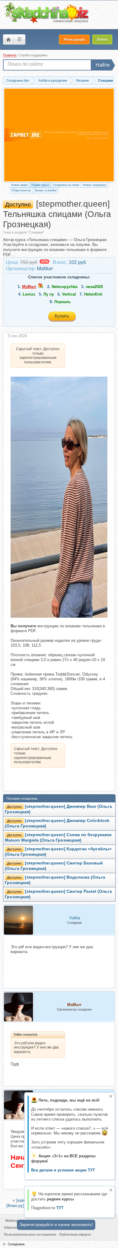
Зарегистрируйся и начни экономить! (56, 1224)
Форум (8, 39)
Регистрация (74, 39)
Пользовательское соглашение (30, 1234)
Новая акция (19, 185)
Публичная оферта (75, 1234)
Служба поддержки (32, 55)
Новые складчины (94, 185)
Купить (62, 315)
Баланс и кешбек (46, 190)
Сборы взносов (21, 190)
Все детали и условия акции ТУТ (63, 1170)
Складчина (16, 1244)
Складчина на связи (66, 185)
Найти (103, 64)
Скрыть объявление (111, 1096)
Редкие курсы (40, 185)
